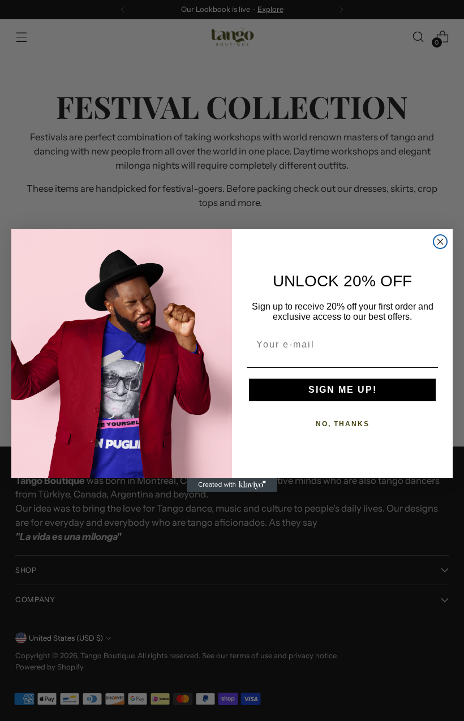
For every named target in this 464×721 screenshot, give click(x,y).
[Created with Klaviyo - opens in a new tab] (232, 485)
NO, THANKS (343, 424)
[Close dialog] (440, 241)
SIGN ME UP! (342, 389)
